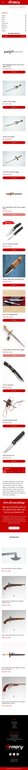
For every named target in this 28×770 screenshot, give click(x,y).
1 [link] (4, 471)
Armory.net (12, 768)
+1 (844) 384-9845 (14, 759)
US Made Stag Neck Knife (10, 420)
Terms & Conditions (14, 737)
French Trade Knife (8, 385)
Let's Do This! (14, 528)
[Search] (22, 7)
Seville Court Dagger (8, 136)
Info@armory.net (14, 761)
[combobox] (16, 7)
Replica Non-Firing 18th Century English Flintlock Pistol (12, 601)
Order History (14, 723)
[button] (1, 2)
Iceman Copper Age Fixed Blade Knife (13, 279)
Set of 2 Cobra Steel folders (10, 244)
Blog (14, 725)
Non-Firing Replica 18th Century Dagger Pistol (14, 208)
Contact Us (14, 727)
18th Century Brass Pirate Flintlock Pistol (13, 635)
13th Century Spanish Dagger (11, 172)
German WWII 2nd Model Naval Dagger (13, 349)
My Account (14, 722)
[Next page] (23, 471)
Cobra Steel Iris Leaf (8, 455)
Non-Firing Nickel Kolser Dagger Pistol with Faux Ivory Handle (13, 668)
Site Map (14, 740)
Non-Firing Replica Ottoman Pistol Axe (12, 568)
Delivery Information (14, 735)
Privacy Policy (14, 736)
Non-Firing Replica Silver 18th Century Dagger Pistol (13, 65)
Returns (14, 726)
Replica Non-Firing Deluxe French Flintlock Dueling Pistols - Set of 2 (13, 702)
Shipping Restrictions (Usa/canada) (14, 739)
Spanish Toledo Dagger (9, 101)
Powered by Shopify (18, 768)
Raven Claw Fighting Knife (10, 314)
